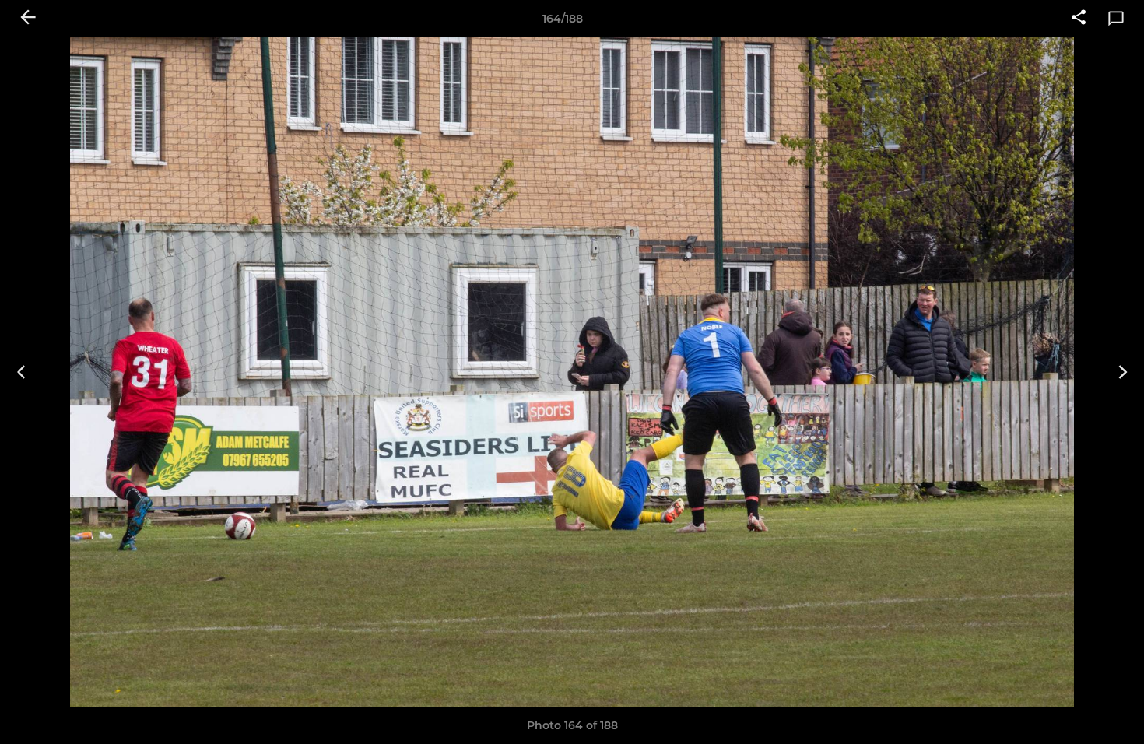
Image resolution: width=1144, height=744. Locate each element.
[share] (1078, 19)
